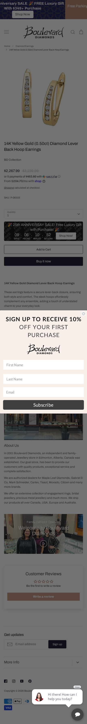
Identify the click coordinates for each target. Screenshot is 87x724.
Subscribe (43, 405)
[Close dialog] (83, 314)
